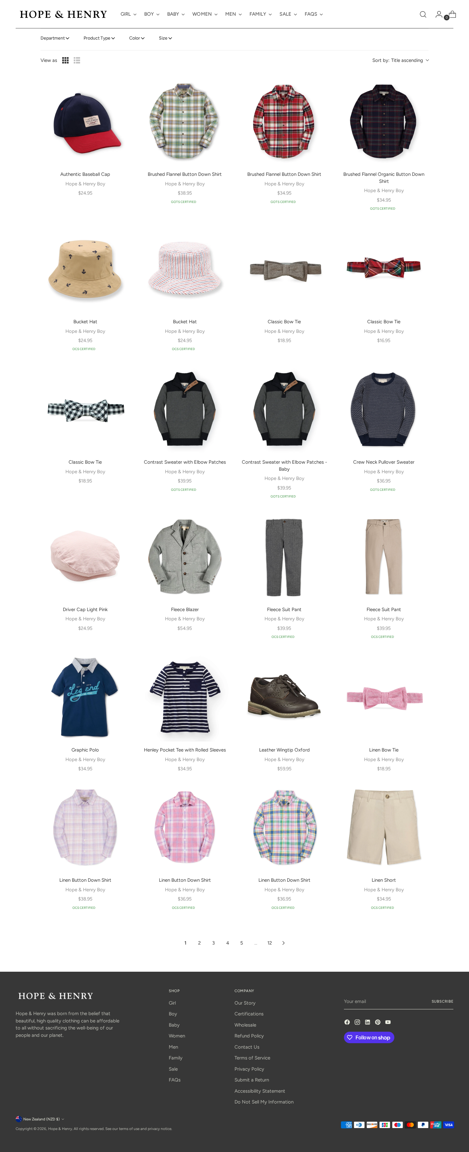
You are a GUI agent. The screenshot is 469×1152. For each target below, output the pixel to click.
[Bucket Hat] (85, 268)
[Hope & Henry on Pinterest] (378, 1023)
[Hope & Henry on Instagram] (358, 1023)
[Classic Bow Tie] (284, 268)
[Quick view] (121, 85)
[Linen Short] (383, 827)
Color (134, 38)
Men (173, 1047)
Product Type (97, 38)
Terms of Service (252, 1058)
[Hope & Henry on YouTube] (388, 1023)
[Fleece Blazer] (184, 556)
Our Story (245, 1003)
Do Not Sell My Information (264, 1102)
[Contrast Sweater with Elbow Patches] (184, 409)
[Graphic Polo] (85, 697)
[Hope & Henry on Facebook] (348, 1023)
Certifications (249, 1014)
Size (163, 38)
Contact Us (246, 1047)
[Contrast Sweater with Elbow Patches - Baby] (284, 409)
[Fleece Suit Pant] (284, 556)
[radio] (65, 60)
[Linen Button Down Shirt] (85, 827)
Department (53, 38)
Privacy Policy (249, 1069)
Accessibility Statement (259, 1091)
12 (269, 943)
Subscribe (443, 1001)
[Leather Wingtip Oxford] (284, 697)
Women (177, 1036)
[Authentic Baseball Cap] (85, 121)
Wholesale (245, 1025)
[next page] (283, 943)
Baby (174, 1025)
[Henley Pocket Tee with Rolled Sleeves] (184, 697)
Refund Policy (249, 1036)
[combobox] (400, 60)
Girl (172, 1003)
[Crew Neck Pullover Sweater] (383, 409)
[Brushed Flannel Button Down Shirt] (184, 121)
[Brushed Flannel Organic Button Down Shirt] (383, 121)
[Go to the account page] (436, 14)
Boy (173, 1014)
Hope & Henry (60, 1128)
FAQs (175, 1080)
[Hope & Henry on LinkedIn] (368, 1023)
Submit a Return (251, 1080)
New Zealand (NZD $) (41, 1119)
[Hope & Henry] (63, 14)
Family (175, 1058)
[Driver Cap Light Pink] (85, 556)
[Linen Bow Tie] (383, 697)
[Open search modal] (423, 14)
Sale (173, 1069)
